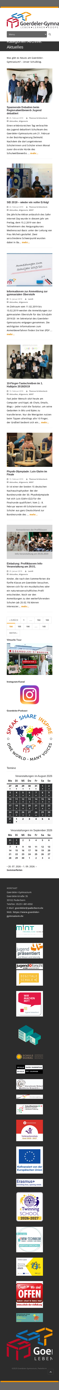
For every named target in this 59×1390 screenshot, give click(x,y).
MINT (31, 210)
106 (28, 626)
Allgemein (23, 121)
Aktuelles (13, 121)
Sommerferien (14, 870)
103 (47, 620)
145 (44, 626)
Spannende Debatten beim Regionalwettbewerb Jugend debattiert (24, 110)
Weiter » (13, 633)
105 (19, 626)
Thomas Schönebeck (38, 118)
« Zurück (13, 620)
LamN (30, 299)
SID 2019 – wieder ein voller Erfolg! (28, 202)
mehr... (34, 153)
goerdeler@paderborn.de (29, 907)
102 (38, 620)
